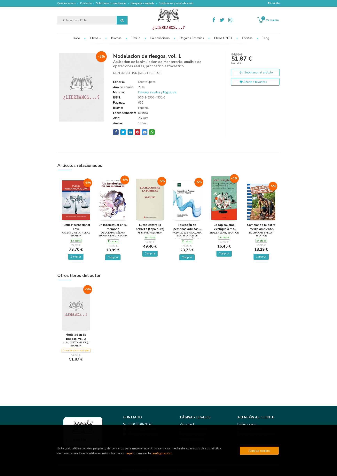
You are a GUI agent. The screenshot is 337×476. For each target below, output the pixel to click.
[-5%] (76, 200)
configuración (161, 453)
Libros (94, 38)
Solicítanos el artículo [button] (258, 72)
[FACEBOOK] (214, 20)
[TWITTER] (222, 20)
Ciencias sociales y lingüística (157, 92)
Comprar (76, 257)
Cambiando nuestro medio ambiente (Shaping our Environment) (261, 227)
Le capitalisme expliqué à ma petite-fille (224, 227)
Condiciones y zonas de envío (176, 3)
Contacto (86, 3)
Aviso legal (187, 424)
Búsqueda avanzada (142, 3)
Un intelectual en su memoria (113, 227)
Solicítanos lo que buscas (111, 3)
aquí (129, 453)
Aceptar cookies (259, 451)
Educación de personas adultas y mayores (187, 227)
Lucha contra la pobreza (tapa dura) (150, 227)
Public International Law (76, 227)
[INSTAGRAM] (230, 20)
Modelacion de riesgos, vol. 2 (76, 337)
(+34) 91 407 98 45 (140, 424)
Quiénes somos (66, 3)
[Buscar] (122, 20)
